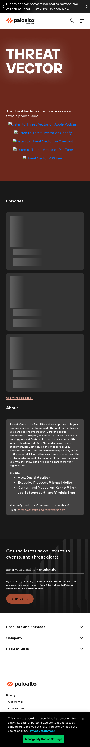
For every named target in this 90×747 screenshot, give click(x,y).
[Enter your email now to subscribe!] (45, 573)
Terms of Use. (35, 588)
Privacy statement (42, 730)
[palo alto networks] (20, 21)
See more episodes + (19, 397)
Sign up (17, 598)
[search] (72, 21)
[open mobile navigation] (81, 21)
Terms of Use (15, 708)
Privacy (10, 695)
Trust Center (14, 701)
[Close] (83, 719)
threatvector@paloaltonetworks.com (41, 509)
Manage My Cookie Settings (43, 739)
